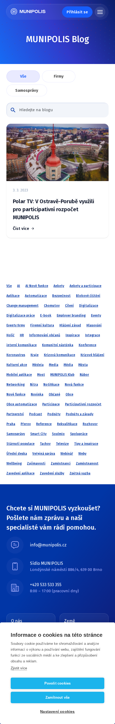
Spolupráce (78, 434)
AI (18, 286)
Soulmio (58, 434)
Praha (10, 424)
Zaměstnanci (61, 463)
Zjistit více (19, 668)
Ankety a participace (85, 286)
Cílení (69, 305)
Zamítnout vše (57, 697)
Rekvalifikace (67, 424)
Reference (44, 424)
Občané (54, 394)
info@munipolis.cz (48, 544)
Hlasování (94, 325)
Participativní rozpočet (83, 404)
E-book (45, 315)
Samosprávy (26, 90)
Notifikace (51, 384)
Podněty (53, 414)
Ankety (58, 286)
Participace (51, 404)
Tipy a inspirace (86, 444)
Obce (69, 394)
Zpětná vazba (80, 473)
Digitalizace (88, 305)
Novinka (37, 394)
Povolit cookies (57, 683)
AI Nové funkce (36, 286)
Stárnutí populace (20, 444)
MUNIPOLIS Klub (62, 375)
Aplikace (13, 296)
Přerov (26, 424)
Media (53, 365)
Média (68, 365)
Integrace (92, 335)
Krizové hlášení (92, 355)
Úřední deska (16, 453)
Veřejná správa (43, 453)
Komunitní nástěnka (57, 345)
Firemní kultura (42, 325)
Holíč (10, 335)
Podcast (35, 414)
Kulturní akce (16, 365)
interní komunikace (21, 345)
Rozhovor (90, 424)
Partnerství (15, 414)
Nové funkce (15, 394)
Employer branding (71, 315)
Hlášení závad (70, 325)
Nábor (84, 375)
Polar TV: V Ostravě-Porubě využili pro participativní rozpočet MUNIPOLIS (53, 209)
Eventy (96, 315)
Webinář (66, 453)
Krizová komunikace (59, 355)
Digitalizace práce (20, 315)
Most (41, 375)
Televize (62, 444)
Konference (87, 345)
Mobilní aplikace (19, 375)
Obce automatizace (21, 404)
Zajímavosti (36, 463)
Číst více (21, 228)
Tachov (45, 444)
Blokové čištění (88, 296)
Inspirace (73, 335)
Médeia (38, 365)
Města (83, 365)
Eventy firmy (15, 325)
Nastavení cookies (57, 712)
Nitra (34, 384)
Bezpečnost (61, 296)
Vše (23, 76)
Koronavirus (15, 355)
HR (22, 335)
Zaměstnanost (87, 463)
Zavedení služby (52, 473)
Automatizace (36, 296)
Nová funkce (74, 384)
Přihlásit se (77, 12)
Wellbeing (14, 463)
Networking (15, 384)
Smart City (38, 434)
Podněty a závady (79, 414)
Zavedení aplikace (20, 473)
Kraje (34, 355)
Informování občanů (44, 335)
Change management (22, 305)
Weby (82, 453)
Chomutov (52, 305)
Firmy (59, 76)
